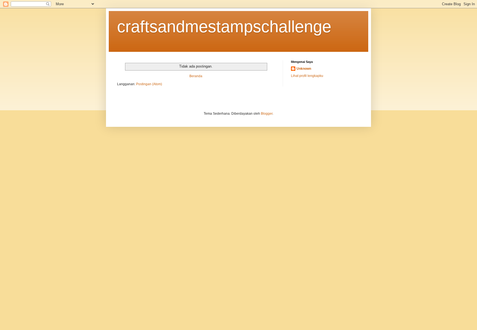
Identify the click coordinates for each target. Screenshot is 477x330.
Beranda (195, 76)
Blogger (266, 114)
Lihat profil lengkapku (307, 76)
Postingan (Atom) (149, 84)
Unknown (303, 69)
